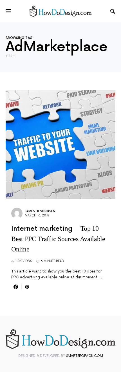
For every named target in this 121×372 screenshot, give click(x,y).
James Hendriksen (40, 211)
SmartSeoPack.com (84, 356)
